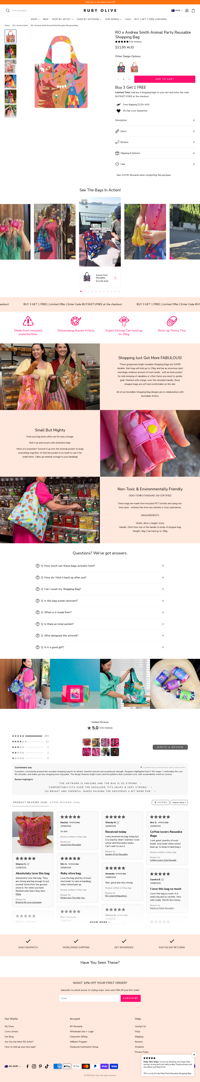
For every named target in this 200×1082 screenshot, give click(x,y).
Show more (98, 922)
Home (7, 25)
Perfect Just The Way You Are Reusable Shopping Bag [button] (73, 897)
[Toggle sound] (115, 261)
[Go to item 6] (96, 752)
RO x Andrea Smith (20, 25)
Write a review (170, 747)
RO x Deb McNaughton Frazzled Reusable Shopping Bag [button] (118, 895)
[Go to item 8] (115, 752)
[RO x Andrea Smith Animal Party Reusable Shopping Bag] (134, 67)
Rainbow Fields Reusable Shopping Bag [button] (162, 908)
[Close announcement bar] (197, 2)
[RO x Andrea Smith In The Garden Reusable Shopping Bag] (121, 67)
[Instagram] (34, 1066)
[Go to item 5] (86, 752)
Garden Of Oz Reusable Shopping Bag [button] (116, 854)
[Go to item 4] (115, 742)
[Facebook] (27, 1066)
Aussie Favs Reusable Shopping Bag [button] (70, 844)
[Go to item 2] (96, 742)
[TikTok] (47, 1066)
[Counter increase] (129, 79)
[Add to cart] (115, 277)
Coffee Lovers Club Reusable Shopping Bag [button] (163, 860)
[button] (23, 10)
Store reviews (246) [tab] (65, 802)
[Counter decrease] (118, 79)
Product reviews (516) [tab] (30, 802)
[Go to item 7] (105, 752)
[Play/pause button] (84, 202)
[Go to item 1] (86, 742)
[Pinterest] (40, 1066)
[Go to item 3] (105, 742)
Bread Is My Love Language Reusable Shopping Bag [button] (28, 902)
